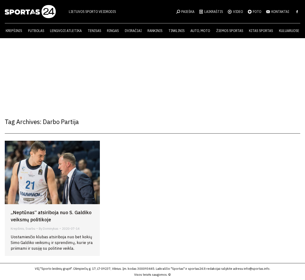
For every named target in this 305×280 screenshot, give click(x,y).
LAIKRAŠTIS (213, 12)
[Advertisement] (152, 74)
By (48, 229)
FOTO (257, 12)
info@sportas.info (256, 269)
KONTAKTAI (280, 12)
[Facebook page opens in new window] (297, 12)
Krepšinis (17, 229)
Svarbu (30, 229)
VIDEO (238, 12)
